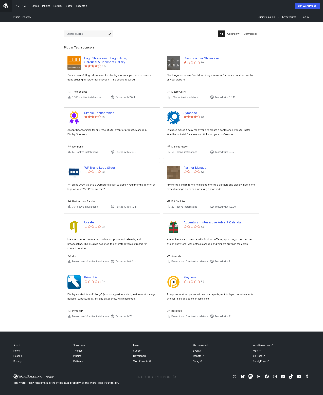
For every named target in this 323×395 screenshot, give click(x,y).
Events (197, 350)
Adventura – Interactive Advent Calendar (213, 222)
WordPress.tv (142, 361)
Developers (139, 355)
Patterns (78, 361)
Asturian (50, 376)
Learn (136, 345)
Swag (197, 361)
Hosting (17, 355)
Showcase (79, 345)
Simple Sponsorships (99, 113)
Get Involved (200, 345)
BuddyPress (261, 361)
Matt (257, 350)
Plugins (77, 355)
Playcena (190, 277)
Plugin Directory (22, 16)
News (16, 350)
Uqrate (89, 222)
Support (137, 350)
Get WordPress (307, 5)
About (16, 345)
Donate (198, 355)
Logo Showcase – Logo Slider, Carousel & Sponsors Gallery (105, 60)
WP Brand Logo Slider (99, 167)
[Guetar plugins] (109, 33)
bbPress (259, 355)
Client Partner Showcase (201, 58)
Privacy (17, 361)
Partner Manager (196, 167)
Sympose (190, 113)
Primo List (91, 277)
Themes (77, 350)
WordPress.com (263, 345)
